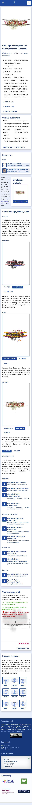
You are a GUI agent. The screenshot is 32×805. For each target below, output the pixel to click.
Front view (18, 287)
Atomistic (22, 358)
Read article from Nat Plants (14, 147)
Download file (22, 648)
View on (8, 102)
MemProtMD (6, 745)
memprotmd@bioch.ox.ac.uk (11, 747)
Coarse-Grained (9, 358)
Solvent (7, 433)
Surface (17, 451)
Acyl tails (20, 428)
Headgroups (8, 428)
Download (21, 282)
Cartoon (7, 451)
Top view (7, 287)
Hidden (6, 363)
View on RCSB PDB (10, 111)
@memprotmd (8, 749)
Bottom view (8, 291)
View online (23, 643)
